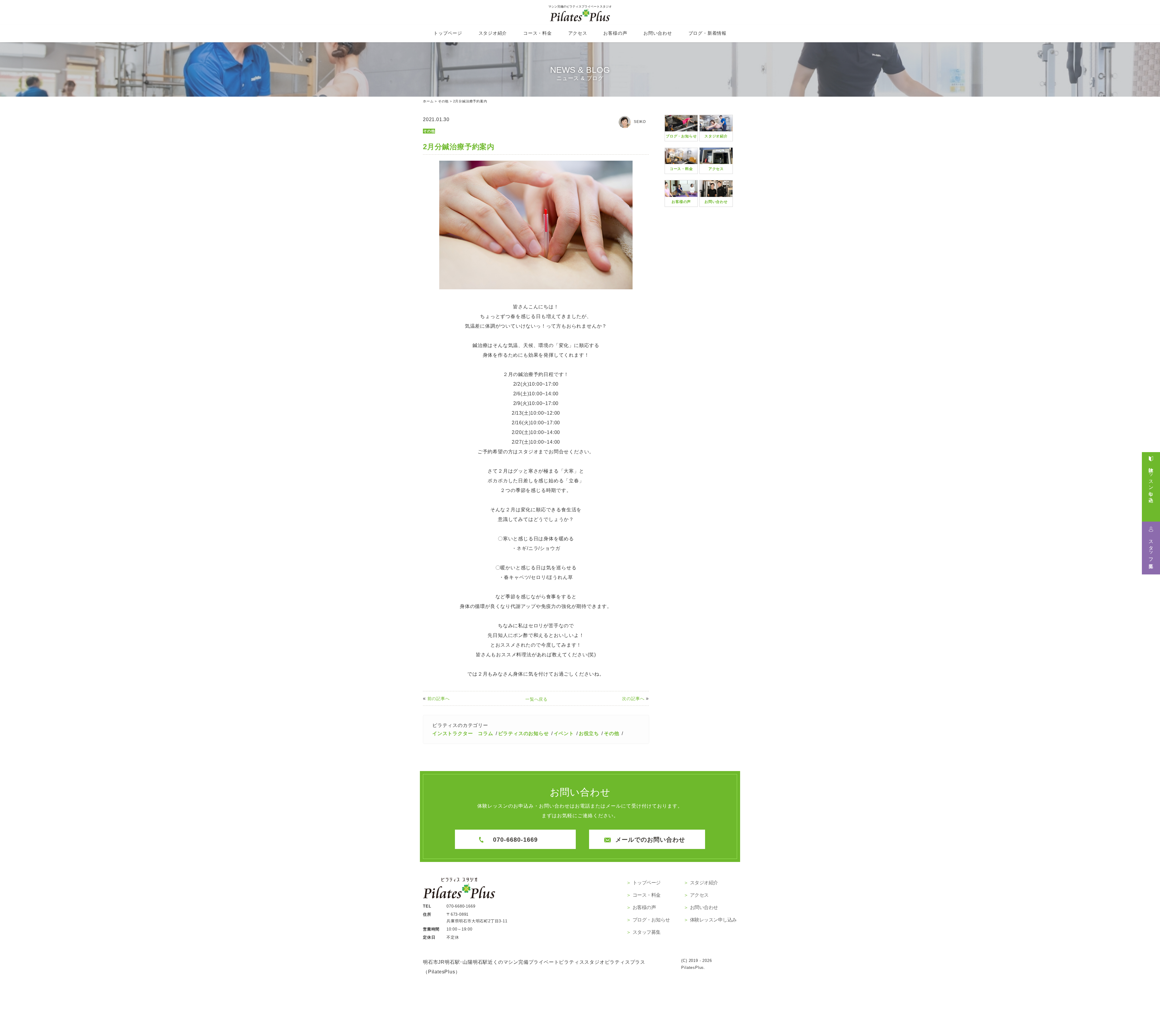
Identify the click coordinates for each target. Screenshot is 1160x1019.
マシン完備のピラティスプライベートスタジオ (580, 6)
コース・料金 (647, 895)
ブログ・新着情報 (707, 33)
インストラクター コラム (462, 733)
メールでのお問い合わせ (650, 839)
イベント (564, 733)
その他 (429, 131)
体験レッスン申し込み (1151, 482)
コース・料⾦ (537, 33)
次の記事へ (633, 698)
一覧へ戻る (536, 699)
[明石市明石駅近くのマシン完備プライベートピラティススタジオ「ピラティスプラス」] (459, 892)
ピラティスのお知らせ (523, 733)
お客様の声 (615, 33)
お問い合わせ (657, 33)
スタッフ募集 (1151, 549)
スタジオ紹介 (492, 33)
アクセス (577, 33)
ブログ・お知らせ (651, 919)
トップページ (447, 33)
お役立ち (589, 733)
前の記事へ (438, 698)
